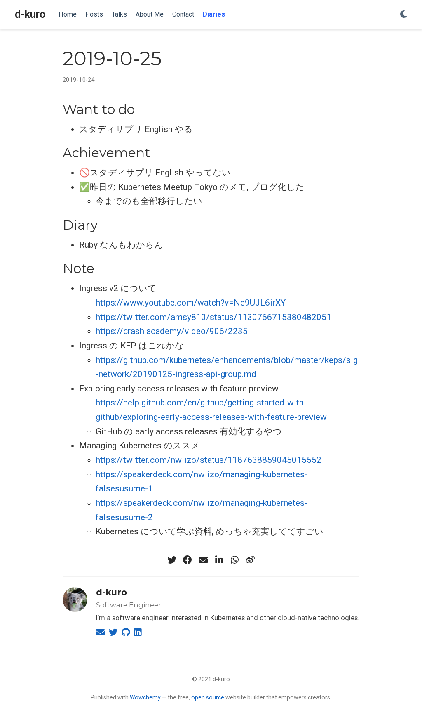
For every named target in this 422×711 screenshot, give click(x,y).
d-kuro (30, 14)
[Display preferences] (403, 14)
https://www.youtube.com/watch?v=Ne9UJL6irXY (191, 303)
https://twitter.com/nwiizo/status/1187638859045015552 (208, 460)
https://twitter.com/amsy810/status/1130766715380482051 (213, 317)
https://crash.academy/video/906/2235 (172, 331)
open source (207, 697)
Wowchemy (145, 697)
